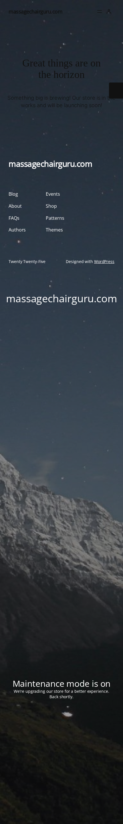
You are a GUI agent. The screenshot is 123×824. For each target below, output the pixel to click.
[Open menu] (99, 11)
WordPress (104, 261)
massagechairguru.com (35, 11)
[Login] (109, 11)
